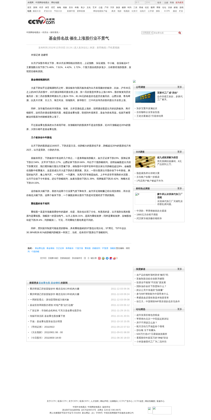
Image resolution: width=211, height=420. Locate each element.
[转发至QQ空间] (103, 258)
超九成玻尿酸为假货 (167, 157)
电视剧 (127, 11)
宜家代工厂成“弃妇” (167, 92)
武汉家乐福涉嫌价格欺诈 (149, 218)
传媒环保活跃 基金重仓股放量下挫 (47, 316)
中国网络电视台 (42, 2)
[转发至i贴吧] (110, 258)
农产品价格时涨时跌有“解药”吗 (152, 275)
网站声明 (104, 401)
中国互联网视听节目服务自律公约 (119, 413)
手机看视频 (114, 47)
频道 (175, 11)
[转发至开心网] (99, 258)
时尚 (130, 7)
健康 (124, 7)
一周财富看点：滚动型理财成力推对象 (49, 299)
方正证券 (60, 248)
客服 (172, 2)
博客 (158, 7)
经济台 (45, 32)
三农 (135, 7)
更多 (179, 87)
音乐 (71, 7)
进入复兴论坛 (81, 47)
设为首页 (179, 2)
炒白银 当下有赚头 (146, 330)
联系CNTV (84, 401)
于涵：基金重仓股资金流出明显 (46, 321)
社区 (147, 7)
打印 (43, 258)
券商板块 (70, 248)
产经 (106, 7)
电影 (119, 11)
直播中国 (71, 11)
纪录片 (135, 11)
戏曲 (65, 7)
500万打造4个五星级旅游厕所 (151, 334)
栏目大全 (48, 11)
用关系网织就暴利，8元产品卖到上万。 (169, 162)
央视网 (30, 2)
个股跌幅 (35, 251)
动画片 (143, 11)
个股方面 (79, 248)
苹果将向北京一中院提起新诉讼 (152, 318)
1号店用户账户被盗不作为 (149, 180)
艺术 (95, 7)
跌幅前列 (96, 248)
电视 (29, 11)
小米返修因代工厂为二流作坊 (151, 341)
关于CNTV (73, 401)
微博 (153, 7)
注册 (166, 2)
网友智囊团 (150, 401)
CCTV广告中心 (126, 401)
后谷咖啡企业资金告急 (148, 112)
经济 (41, 7)
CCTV (167, 11)
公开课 (151, 11)
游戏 (181, 7)
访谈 (170, 7)
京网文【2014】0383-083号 (109, 410)
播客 (158, 11)
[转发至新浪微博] (114, 258)
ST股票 (105, 248)
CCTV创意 (138, 401)
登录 (159, 2)
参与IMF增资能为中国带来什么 (152, 293)
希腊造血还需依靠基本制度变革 (152, 297)
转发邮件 (77, 258)
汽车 (112, 7)
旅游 (118, 7)
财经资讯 (54, 32)
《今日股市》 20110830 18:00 (45, 337)
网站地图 (55, 2)
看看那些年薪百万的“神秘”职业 (152, 337)
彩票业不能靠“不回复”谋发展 (151, 282)
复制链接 (65, 258)
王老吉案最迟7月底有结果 (149, 116)
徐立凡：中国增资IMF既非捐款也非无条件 (158, 301)
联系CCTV (62, 401)
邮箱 (176, 7)
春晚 (59, 7)
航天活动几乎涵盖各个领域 (150, 326)
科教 (77, 7)
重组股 (88, 248)
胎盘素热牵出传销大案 (148, 173)
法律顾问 (114, 401)
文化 (89, 7)
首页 (29, 7)
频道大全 (37, 11)
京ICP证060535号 (88, 410)
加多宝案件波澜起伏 (146, 108)
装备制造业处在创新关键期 (150, 278)
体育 (47, 7)
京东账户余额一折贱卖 (148, 177)
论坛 (164, 7)
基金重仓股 (40, 248)
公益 (101, 7)
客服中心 (161, 401)
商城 (141, 7)
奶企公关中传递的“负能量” (150, 290)
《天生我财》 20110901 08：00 (46, 332)
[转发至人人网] (106, 258)
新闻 (35, 7)
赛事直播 (81, 11)
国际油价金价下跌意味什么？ (151, 286)
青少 (83, 7)
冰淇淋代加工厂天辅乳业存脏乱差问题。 (170, 202)
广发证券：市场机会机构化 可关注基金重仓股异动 (55, 310)
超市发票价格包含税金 (148, 315)
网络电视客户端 (100, 11)
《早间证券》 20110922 (42, 327)
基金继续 (50, 248)
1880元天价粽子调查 (147, 214)
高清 (113, 11)
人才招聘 (95, 401)
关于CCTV (51, 401)
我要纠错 (53, 258)
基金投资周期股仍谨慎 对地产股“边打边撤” (52, 305)
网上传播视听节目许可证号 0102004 (65, 413)
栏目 (181, 11)
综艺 (53, 7)
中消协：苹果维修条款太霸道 (151, 210)
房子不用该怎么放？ (146, 322)
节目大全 (58, 11)
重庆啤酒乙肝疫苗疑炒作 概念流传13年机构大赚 (54, 288)
